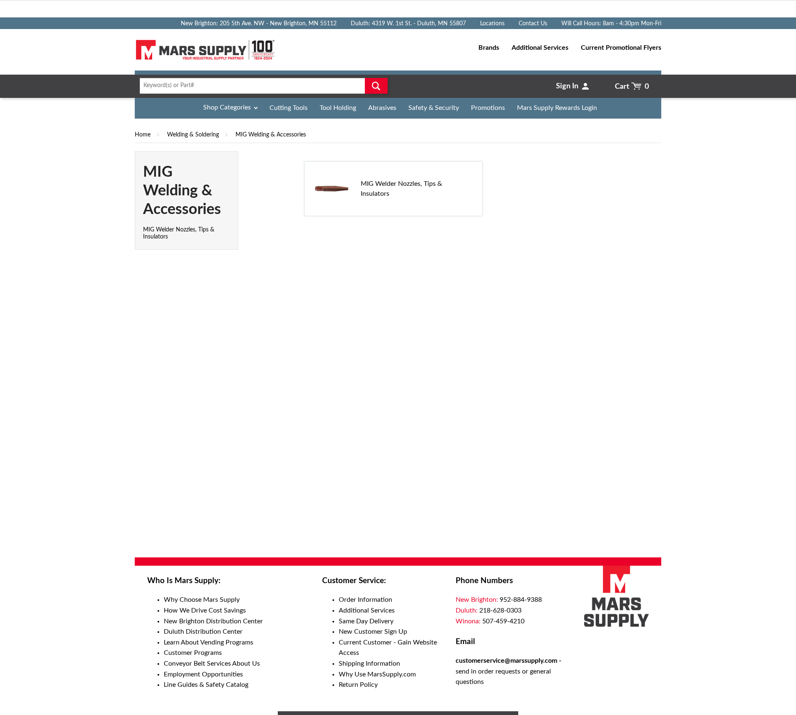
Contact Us (533, 24)
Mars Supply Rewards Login (557, 108)
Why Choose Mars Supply (202, 599)
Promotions (488, 108)
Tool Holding (338, 108)
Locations (492, 24)
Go (376, 86)
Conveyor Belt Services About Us (212, 663)
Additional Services (367, 610)
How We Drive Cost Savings (205, 610)
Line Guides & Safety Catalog (206, 684)
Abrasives (382, 108)
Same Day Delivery (366, 621)
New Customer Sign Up (373, 631)
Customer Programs (193, 652)
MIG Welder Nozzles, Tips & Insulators (401, 188)
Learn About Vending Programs (208, 642)
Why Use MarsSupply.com (377, 674)
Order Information (365, 599)
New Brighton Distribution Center (213, 621)
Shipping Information (369, 663)
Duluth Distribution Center (203, 631)
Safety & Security (433, 108)
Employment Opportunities (203, 674)
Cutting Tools (288, 108)
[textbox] (261, 86)
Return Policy (358, 684)
